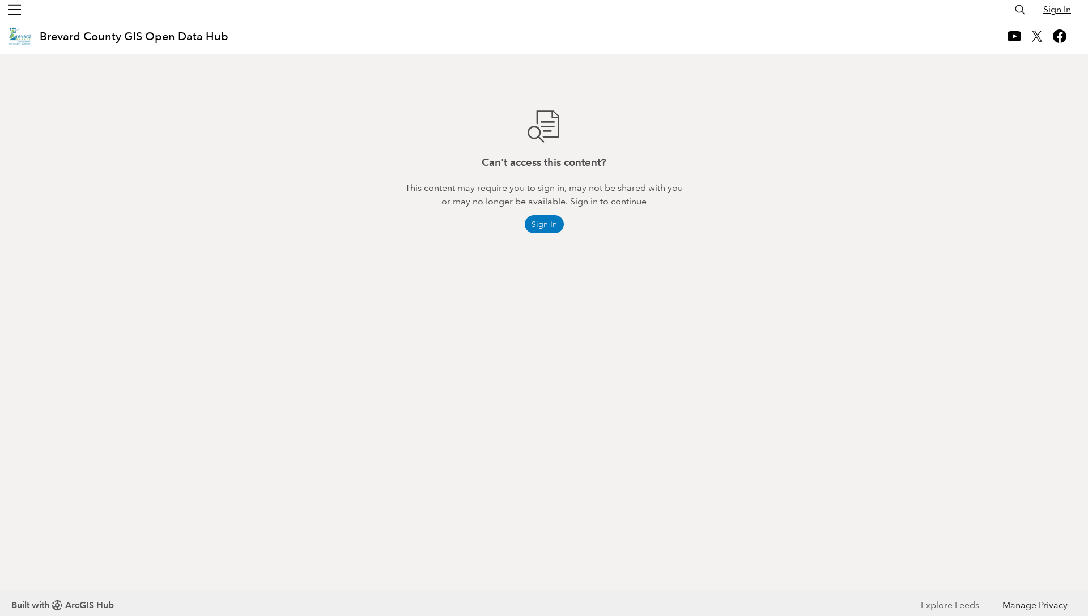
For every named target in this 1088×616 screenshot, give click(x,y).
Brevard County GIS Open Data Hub (134, 36)
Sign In (1057, 9)
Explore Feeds (950, 605)
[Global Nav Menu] (15, 9)
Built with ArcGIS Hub (62, 605)
